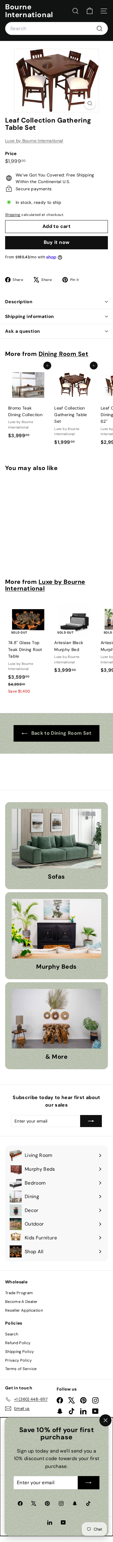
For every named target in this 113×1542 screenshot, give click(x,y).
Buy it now (57, 242)
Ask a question (22, 331)
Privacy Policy (18, 1360)
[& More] (56, 1018)
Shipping (12, 214)
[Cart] (90, 11)
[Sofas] (56, 838)
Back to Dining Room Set (60, 733)
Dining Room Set (63, 354)
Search (11, 1334)
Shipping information (29, 316)
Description (18, 302)
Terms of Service (21, 1368)
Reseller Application (24, 1310)
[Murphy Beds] (56, 928)
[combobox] (56, 28)
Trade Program (19, 1292)
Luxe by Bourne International (34, 140)
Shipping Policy (19, 1351)
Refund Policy (18, 1342)
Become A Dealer (21, 1301)
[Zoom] (90, 103)
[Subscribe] (88, 1483)
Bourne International (29, 11)
